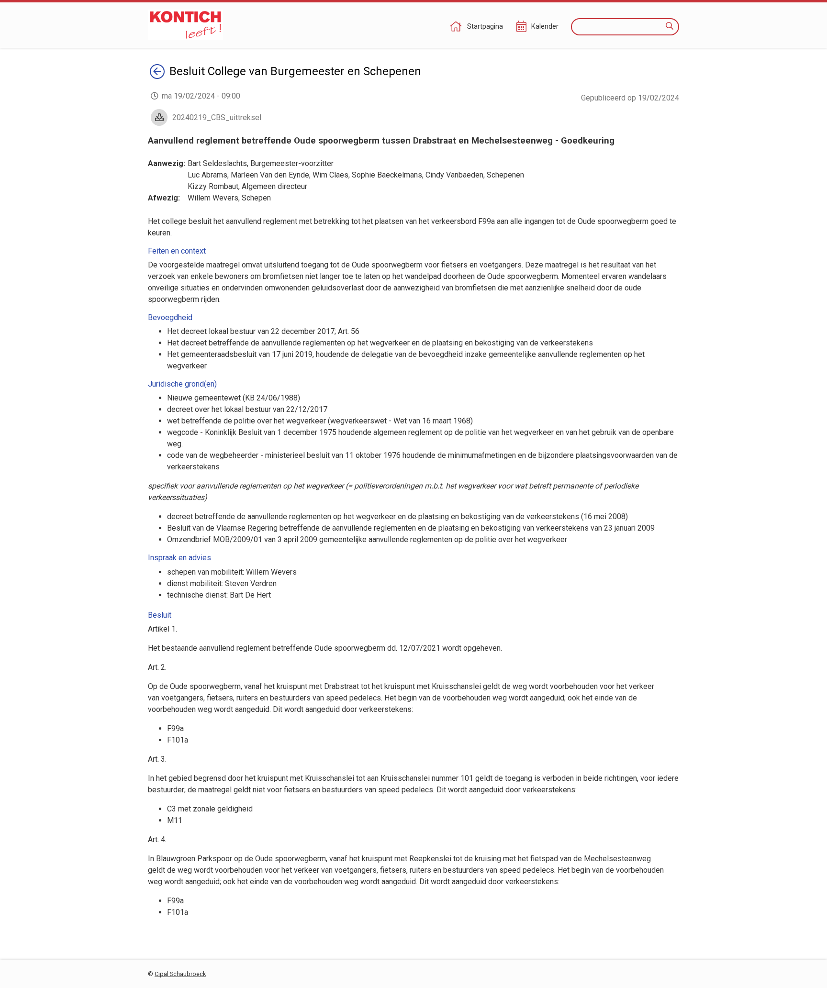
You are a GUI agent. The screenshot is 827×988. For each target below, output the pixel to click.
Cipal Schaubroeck (180, 973)
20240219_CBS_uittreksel (216, 117)
